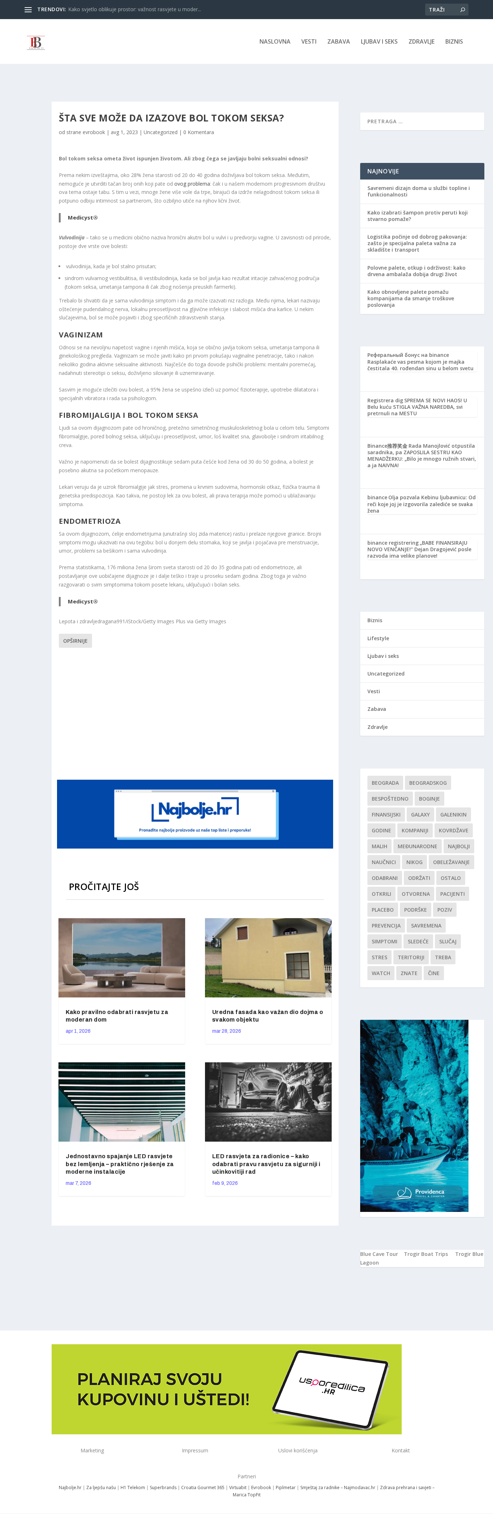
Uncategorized (161, 132)
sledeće (418, 941)
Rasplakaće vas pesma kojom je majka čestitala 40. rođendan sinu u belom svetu (420, 365)
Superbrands (163, 1487)
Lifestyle (378, 638)
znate (409, 973)
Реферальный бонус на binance (408, 354)
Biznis (454, 42)
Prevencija (386, 925)
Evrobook (261, 1487)
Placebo (383, 909)
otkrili (381, 893)
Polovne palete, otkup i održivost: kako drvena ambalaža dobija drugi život (416, 271)
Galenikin (453, 814)
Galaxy (420, 814)
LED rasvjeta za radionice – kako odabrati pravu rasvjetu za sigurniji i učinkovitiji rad (266, 1164)
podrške (415, 909)
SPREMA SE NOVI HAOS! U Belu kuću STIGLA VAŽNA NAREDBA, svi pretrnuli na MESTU (417, 407)
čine (434, 973)
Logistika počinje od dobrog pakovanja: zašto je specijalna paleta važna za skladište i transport (417, 243)
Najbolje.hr (70, 1487)
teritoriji (411, 957)
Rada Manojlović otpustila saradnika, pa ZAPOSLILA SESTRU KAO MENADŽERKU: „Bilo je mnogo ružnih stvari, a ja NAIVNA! (421, 455)
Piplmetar (285, 1487)
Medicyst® (83, 217)
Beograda (385, 782)
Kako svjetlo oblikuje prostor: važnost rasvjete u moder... (134, 9)
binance (377, 497)
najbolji (459, 846)
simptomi (384, 941)
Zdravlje (422, 42)
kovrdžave (453, 830)
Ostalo (451, 878)
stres (379, 957)
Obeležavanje (451, 862)
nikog (414, 862)
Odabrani (385, 878)
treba (443, 957)
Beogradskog (428, 782)
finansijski (386, 814)
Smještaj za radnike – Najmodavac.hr (337, 1487)
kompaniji (415, 830)
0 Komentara (198, 132)
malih (379, 846)
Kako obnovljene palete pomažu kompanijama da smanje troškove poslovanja (410, 298)
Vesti (309, 42)
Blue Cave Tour (379, 1253)
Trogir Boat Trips (426, 1253)
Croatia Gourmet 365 (202, 1487)
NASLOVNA (275, 42)
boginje (429, 798)
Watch (381, 973)
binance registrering (393, 542)
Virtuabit (238, 1487)
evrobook (94, 132)
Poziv (444, 909)
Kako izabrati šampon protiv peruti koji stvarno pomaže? (417, 215)
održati (419, 878)
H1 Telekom (133, 1487)
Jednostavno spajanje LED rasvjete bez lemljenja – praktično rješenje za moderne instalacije (120, 1164)
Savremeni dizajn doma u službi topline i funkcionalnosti (418, 191)
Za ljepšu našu (101, 1487)
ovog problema (192, 183)
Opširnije (75, 640)
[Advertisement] (196, 713)
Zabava (338, 42)
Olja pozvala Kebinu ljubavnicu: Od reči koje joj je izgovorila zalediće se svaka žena (421, 504)
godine (381, 830)
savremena (426, 925)
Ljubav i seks (379, 42)
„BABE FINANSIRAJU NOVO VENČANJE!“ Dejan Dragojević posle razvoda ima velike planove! (419, 549)
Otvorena (416, 893)
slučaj (448, 941)
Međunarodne (417, 846)
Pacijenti (452, 893)
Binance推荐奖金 (387, 445)
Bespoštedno (390, 798)
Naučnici (384, 862)
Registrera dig (385, 400)
